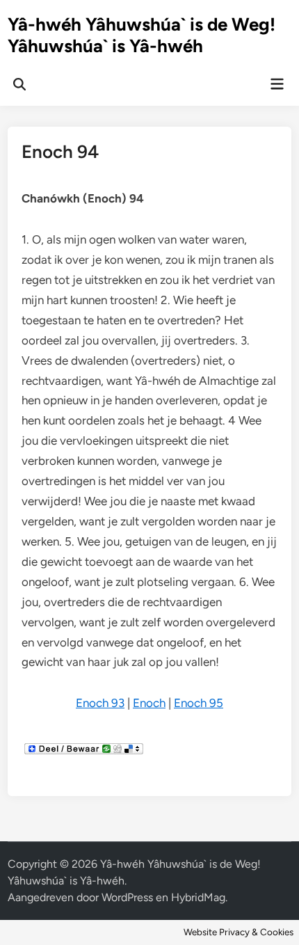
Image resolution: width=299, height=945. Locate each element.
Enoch (149, 703)
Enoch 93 (100, 703)
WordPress (127, 897)
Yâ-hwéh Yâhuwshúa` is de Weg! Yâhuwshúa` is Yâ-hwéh (141, 35)
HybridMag (198, 897)
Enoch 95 (198, 703)
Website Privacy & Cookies (238, 931)
